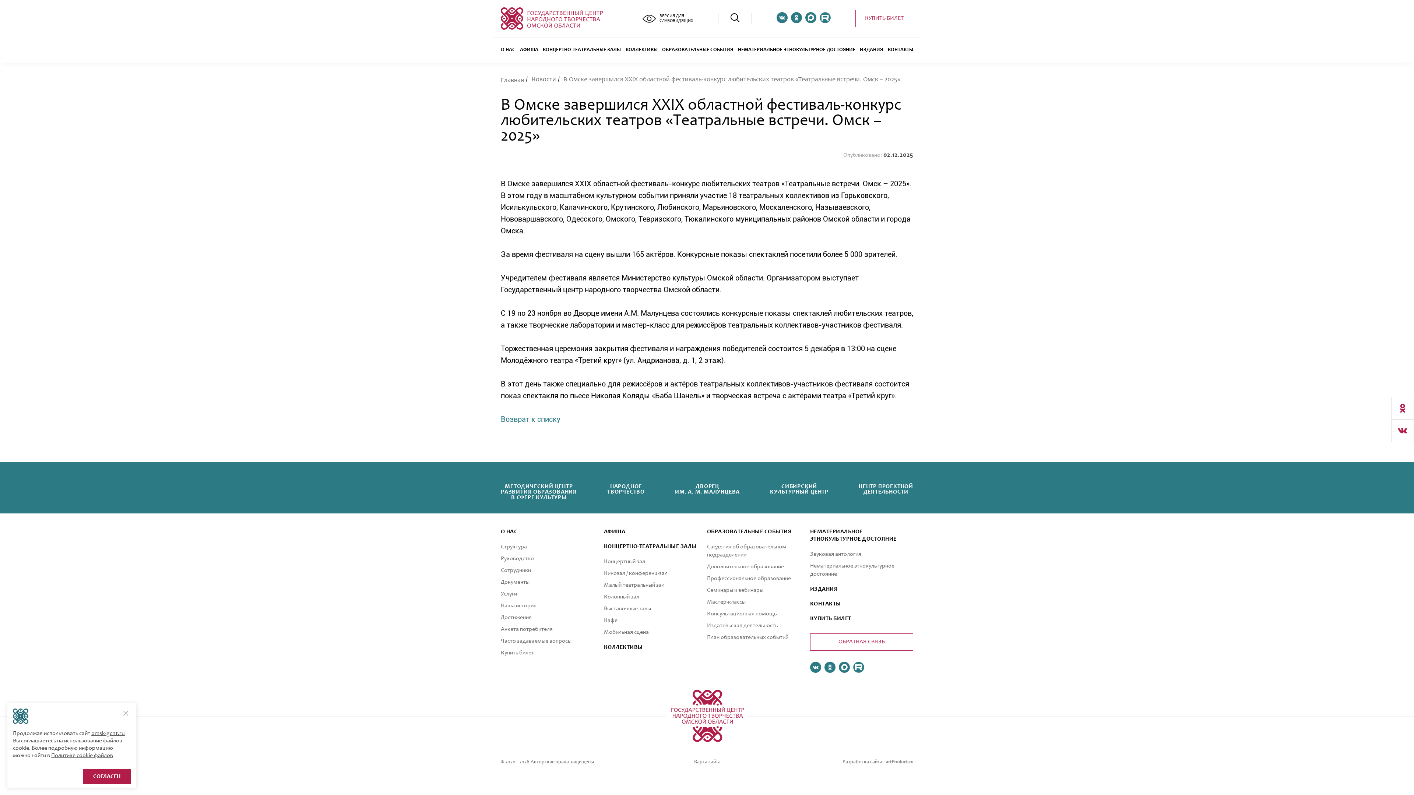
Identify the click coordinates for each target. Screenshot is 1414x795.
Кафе (611, 620)
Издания (871, 50)
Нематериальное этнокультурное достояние (796, 50)
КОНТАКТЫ (825, 604)
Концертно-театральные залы (582, 50)
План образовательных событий (747, 637)
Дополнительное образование (745, 567)
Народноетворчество (626, 489)
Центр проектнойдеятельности (886, 489)
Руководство (517, 559)
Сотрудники (516, 570)
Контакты (900, 50)
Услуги (509, 594)
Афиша (529, 50)
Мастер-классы (726, 602)
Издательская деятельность (742, 626)
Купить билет (884, 18)
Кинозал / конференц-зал (636, 573)
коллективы (623, 647)
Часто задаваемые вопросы (536, 641)
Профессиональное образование (749, 579)
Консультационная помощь (742, 614)
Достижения (516, 618)
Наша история (519, 606)
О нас (508, 50)
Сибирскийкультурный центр (799, 489)
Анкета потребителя (527, 629)
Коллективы (642, 50)
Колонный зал (621, 597)
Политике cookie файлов (82, 756)
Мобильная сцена (626, 632)
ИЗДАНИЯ (824, 589)
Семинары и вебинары (735, 590)
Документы (515, 582)
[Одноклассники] (1403, 408)
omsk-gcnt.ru (108, 733)
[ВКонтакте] (1403, 431)
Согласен (106, 777)
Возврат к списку (530, 419)
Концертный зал (624, 562)
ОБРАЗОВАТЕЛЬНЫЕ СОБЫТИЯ (697, 50)
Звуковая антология (835, 554)
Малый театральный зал (634, 585)
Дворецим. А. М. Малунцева (707, 489)
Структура (514, 547)
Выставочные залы (627, 609)
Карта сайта (707, 762)
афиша (614, 532)
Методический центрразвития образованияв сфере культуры (539, 492)
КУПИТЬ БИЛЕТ (830, 619)
